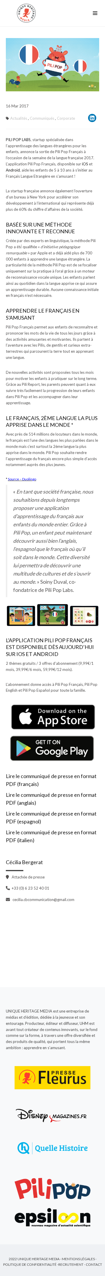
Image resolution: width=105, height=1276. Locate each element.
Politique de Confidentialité (30, 1264)
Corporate (66, 118)
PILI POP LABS (18, 139)
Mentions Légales (78, 1259)
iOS (85, 164)
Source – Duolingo (22, 479)
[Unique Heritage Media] (28, 13)
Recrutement (70, 1264)
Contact (94, 1264)
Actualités (18, 118)
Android (13, 170)
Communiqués (42, 118)
